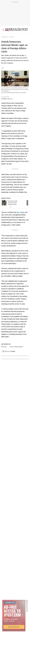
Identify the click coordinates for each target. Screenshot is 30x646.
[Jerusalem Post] (16, 29)
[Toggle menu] (3, 29)
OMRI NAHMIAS (6, 96)
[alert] (13, 628)
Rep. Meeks (21, 212)
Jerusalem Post (4, 36)
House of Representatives (16, 346)
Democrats (4, 346)
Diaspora (12, 36)
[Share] (2, 67)
